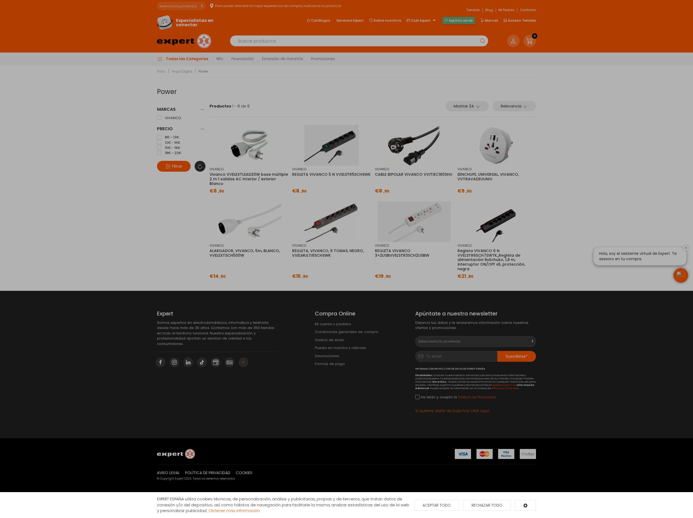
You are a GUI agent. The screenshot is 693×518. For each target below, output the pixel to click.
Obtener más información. (234, 510)
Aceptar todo (437, 505)
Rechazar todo (487, 505)
